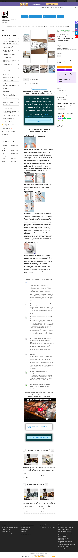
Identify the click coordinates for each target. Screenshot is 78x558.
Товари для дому (7, 100)
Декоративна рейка (8, 80)
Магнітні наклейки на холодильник (66, 533)
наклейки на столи (37, 116)
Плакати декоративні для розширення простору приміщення (9, 56)
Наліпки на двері (62, 534)
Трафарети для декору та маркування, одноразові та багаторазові (10, 95)
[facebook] (58, 126)
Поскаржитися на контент (37, 556)
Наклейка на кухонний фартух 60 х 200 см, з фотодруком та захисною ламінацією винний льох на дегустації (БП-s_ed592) (30, 470)
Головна (24, 17)
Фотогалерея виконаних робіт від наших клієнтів (37, 426)
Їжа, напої (51, 26)
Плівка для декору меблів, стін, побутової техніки (18, 26)
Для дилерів (5, 134)
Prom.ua (47, 553)
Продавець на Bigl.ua (39, 555)
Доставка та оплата (25, 533)
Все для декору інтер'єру (9, 35)
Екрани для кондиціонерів (6, 107)
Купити (64, 67)
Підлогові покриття (8, 77)
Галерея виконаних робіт (8, 533)
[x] (62, 126)
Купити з (62, 70)
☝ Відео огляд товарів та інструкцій (8, 125)
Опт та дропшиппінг (8, 115)
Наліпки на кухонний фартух (65, 529)
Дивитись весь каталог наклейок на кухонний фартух (39, 120)
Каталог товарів (35, 17)
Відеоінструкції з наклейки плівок (48, 527)
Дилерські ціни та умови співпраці (10, 527)
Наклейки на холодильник (64, 531)
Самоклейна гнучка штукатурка (8, 50)
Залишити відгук (6, 531)
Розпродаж (23, 531)
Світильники (6, 91)
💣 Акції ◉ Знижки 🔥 (7, 128)
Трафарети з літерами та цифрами (66, 544)
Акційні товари (24, 529)
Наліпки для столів (62, 536)
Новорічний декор (7, 118)
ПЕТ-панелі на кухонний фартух (66, 527)
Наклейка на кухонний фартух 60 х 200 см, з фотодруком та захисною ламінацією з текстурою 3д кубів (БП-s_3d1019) (30, 505)
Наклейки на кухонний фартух (40, 26)
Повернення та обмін (26, 534)
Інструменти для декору (9, 121)
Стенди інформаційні (63, 548)
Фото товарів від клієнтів (8, 131)
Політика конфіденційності (50, 556)
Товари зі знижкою (49, 17)
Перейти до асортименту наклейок (39, 437)
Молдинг (5, 83)
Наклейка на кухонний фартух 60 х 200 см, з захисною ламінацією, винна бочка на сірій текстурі (47, 470)
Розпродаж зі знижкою (9, 39)
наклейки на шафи (47, 116)
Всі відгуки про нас (6, 529)
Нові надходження (25, 527)
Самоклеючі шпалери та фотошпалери (9, 46)
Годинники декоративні (9, 85)
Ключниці (5, 88)
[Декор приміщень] (5, 14)
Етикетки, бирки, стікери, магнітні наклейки (9, 111)
